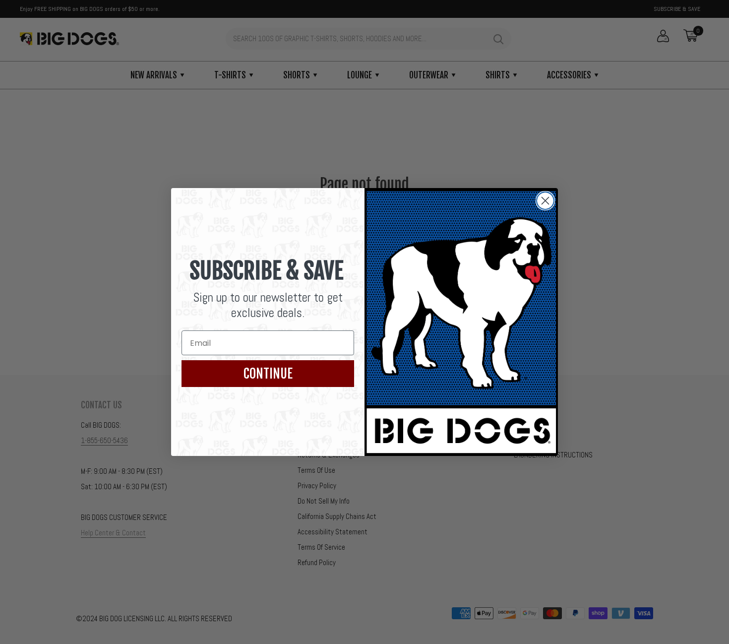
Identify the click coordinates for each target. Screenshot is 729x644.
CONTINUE (268, 374)
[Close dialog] (545, 200)
